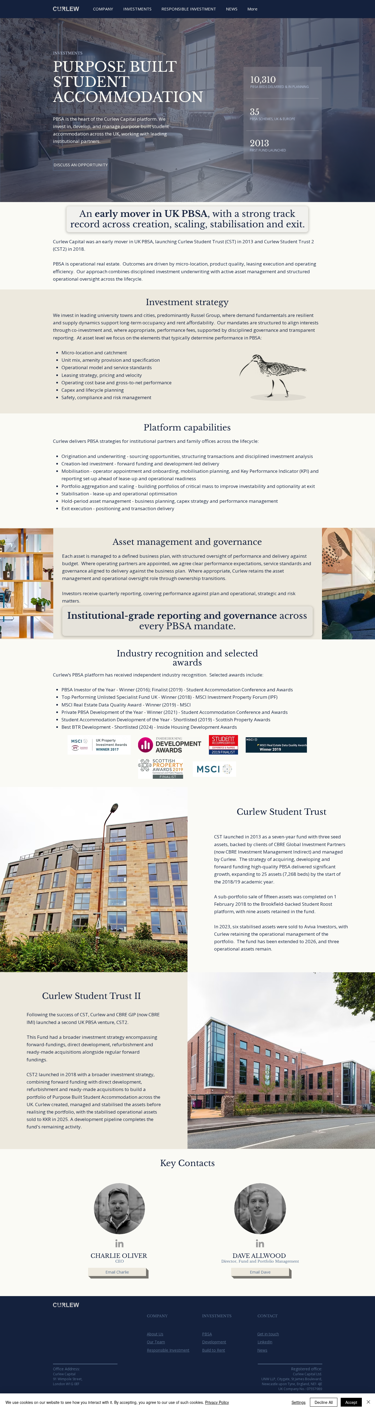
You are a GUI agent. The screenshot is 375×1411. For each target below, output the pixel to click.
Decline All (324, 1402)
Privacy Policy (217, 1402)
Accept (351, 1402)
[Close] (368, 1402)
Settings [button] (299, 1402)
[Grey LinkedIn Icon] (119, 1243)
